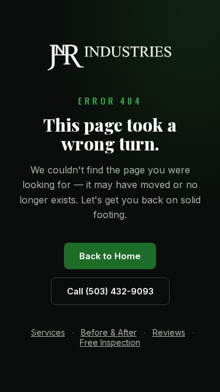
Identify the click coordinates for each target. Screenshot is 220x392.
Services (48, 332)
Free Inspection (110, 342)
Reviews (169, 332)
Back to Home (110, 256)
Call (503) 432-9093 (110, 291)
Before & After (109, 332)
